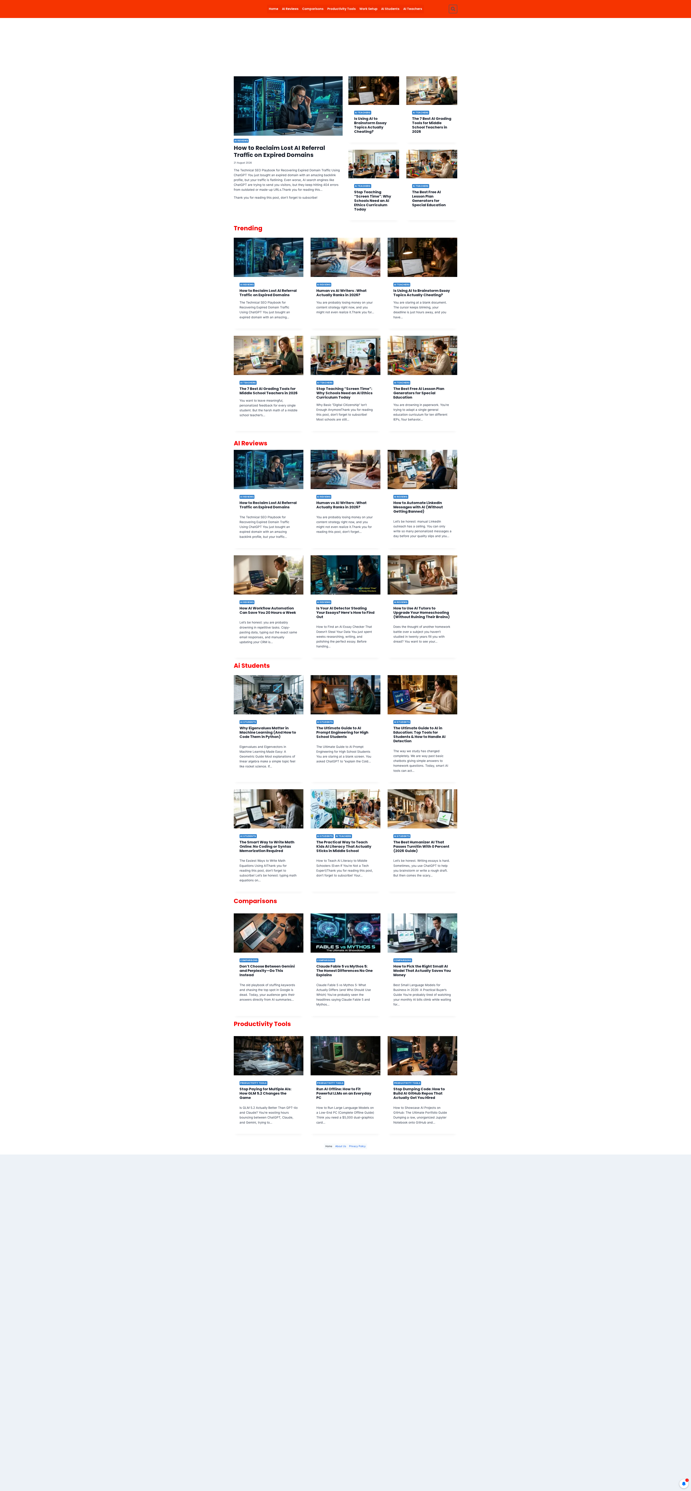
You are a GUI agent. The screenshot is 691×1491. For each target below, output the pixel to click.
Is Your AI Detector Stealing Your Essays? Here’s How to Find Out (345, 612)
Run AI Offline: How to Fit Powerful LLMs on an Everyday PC (343, 1093)
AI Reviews (290, 9)
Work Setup (368, 9)
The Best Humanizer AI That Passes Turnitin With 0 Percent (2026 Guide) (421, 846)
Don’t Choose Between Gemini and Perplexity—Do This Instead (267, 970)
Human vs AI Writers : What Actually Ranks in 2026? (341, 292)
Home (273, 9)
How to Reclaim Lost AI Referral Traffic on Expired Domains (279, 151)
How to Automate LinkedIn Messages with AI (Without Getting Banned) (418, 507)
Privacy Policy (357, 1146)
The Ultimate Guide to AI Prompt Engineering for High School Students (342, 732)
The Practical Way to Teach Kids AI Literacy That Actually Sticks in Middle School (343, 846)
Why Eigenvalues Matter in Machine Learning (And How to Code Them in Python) (268, 732)
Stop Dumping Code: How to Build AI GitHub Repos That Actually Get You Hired (419, 1093)
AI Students (390, 9)
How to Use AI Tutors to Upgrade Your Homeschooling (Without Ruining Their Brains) (421, 612)
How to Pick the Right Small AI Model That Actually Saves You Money (422, 970)
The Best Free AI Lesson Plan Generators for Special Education (429, 198)
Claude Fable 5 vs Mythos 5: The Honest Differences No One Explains (344, 970)
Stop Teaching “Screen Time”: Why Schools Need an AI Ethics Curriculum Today (372, 200)
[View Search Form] (453, 9)
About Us (340, 1146)
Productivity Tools (341, 9)
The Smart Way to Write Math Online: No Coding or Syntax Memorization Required (267, 846)
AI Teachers (412, 9)
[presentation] (288, 106)
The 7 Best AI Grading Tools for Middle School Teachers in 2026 (431, 125)
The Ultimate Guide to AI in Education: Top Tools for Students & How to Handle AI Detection (419, 735)
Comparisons (313, 9)
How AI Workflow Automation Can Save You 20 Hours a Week (268, 610)
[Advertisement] (345, 45)
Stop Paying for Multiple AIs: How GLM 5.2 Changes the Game (265, 1093)
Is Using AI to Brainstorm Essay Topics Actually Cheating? (370, 125)
